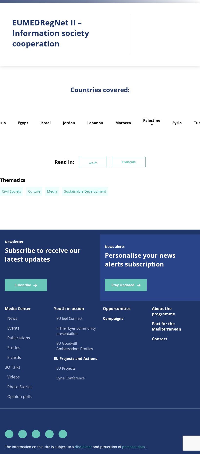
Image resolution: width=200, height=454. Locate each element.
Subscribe (23, 285)
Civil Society (11, 191)
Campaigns (113, 318)
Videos (13, 377)
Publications (18, 338)
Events (13, 328)
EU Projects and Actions (75, 358)
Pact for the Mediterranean (166, 326)
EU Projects (65, 368)
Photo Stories (19, 386)
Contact (159, 339)
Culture (34, 191)
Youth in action (69, 308)
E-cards (14, 357)
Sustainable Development (85, 191)
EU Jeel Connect (69, 318)
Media (52, 191)
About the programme (163, 311)
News (12, 318)
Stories (13, 347)
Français (129, 162)
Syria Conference (70, 378)
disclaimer (84, 446)
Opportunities (116, 308)
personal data (134, 446)
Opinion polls (19, 396)
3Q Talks (12, 367)
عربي (93, 162)
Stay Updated (122, 285)
